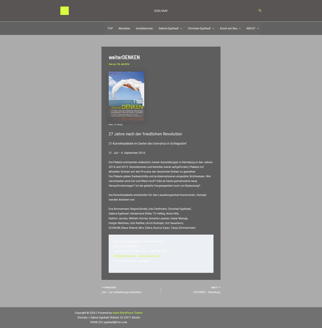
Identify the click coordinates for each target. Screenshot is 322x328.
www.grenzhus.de (150, 256)
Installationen (144, 28)
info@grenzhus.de (124, 256)
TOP (110, 28)
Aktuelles (124, 28)
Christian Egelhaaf (199, 28)
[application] (180, 28)
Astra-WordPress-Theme (127, 312)
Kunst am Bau (228, 28)
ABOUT (250, 28)
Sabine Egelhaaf (169, 28)
